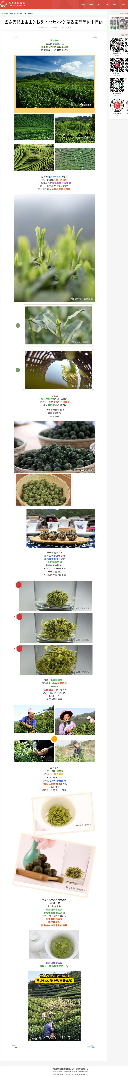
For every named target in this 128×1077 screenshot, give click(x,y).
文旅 (123, 4)
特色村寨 (30, 13)
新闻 (83, 4)
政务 (91, 4)
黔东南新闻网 (8, 13)
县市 (99, 4)
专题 (107, 4)
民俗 (25, 13)
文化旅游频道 (18, 13)
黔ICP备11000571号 (59, 1074)
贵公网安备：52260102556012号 (76, 1074)
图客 (115, 4)
